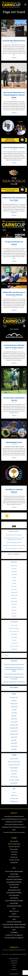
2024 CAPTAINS (14, 874)
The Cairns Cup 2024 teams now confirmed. (14, 548)
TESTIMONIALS (14, 932)
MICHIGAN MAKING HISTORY (14, 442)
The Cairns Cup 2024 (14, 646)
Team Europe (14, 637)
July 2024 (14, 577)
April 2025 (14, 568)
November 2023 (14, 595)
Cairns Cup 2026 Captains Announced (14, 147)
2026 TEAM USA (14, 898)
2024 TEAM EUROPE (14, 884)
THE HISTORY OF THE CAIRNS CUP (14, 935)
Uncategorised (14, 649)
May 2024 (14, 583)
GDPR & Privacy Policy (14, 916)
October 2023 (14, 598)
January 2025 (14, 574)
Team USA (14, 640)
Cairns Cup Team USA (14, 631)
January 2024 (14, 589)
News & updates (14, 634)
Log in (14, 792)
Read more (14, 57)
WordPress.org (14, 801)
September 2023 (14, 601)
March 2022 (14, 610)
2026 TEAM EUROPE (14, 895)
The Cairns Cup (14, 643)
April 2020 (14, 616)
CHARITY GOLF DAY (14, 911)
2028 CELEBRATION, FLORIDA (14, 906)
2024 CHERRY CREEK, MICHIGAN (14, 879)
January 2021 (14, 613)
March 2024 (14, 586)
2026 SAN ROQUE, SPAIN (14, 890)
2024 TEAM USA (14, 887)
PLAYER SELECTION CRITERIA (14, 922)
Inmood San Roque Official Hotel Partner (14, 41)
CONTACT (14, 914)
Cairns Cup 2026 (14, 625)
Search (14, 526)
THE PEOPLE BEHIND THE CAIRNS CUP (14, 937)
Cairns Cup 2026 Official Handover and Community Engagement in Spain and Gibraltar (14, 95)
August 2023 (14, 604)
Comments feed (14, 798)
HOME (14, 919)
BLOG (14, 908)
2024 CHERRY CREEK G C (14, 876)
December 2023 (14, 592)
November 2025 (14, 565)
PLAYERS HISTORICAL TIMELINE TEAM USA (14, 927)
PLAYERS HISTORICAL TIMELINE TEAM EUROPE (14, 924)
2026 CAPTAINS (14, 903)
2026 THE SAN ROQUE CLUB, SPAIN (14, 900)
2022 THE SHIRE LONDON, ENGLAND (14, 871)
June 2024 (14, 580)
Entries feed (14, 795)
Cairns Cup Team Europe (14, 628)
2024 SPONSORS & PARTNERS (14, 882)
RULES (14, 930)
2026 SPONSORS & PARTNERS (14, 892)
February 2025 (14, 571)
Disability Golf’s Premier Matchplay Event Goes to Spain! (14, 545)
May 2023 (14, 607)
